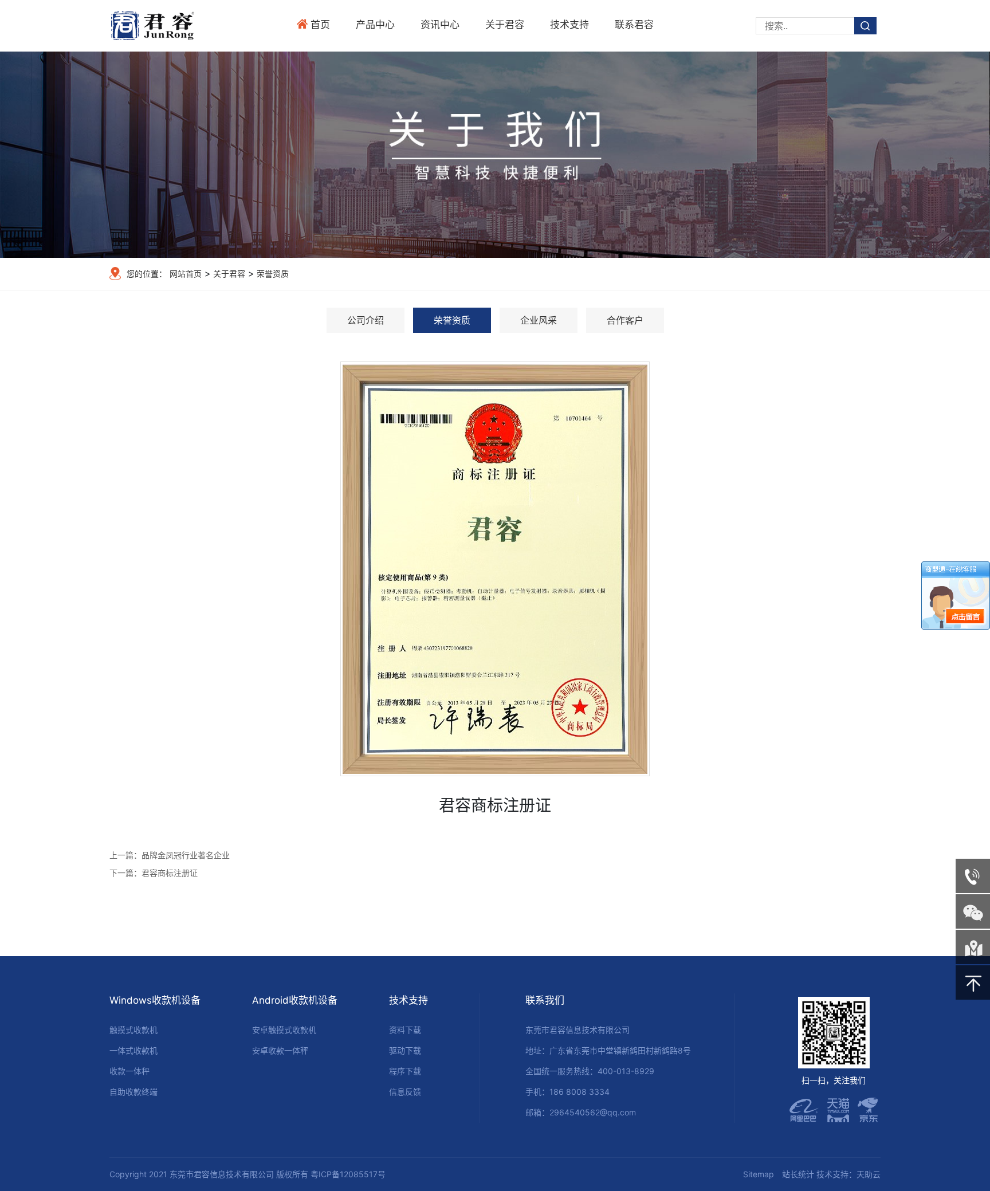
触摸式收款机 (133, 1030)
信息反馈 (405, 1091)
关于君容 (504, 24)
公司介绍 (365, 320)
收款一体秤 (129, 1071)
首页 (320, 24)
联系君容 (634, 24)
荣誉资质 (271, 273)
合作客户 (625, 320)
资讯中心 (440, 24)
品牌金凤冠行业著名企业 (186, 855)
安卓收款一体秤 (280, 1050)
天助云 (869, 1174)
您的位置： (147, 273)
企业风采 (538, 320)
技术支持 (569, 24)
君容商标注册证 (170, 873)
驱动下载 (405, 1050)
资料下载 (405, 1030)
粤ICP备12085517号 (348, 1174)
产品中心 (375, 24)
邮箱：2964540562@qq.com (580, 1112)
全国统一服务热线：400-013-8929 (589, 1071)
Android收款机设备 (294, 1000)
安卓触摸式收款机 (284, 1030)
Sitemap (758, 1174)
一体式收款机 (133, 1050)
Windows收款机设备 (155, 1000)
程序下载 (405, 1071)
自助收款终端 (133, 1091)
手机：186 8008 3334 (567, 1091)
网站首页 (186, 273)
